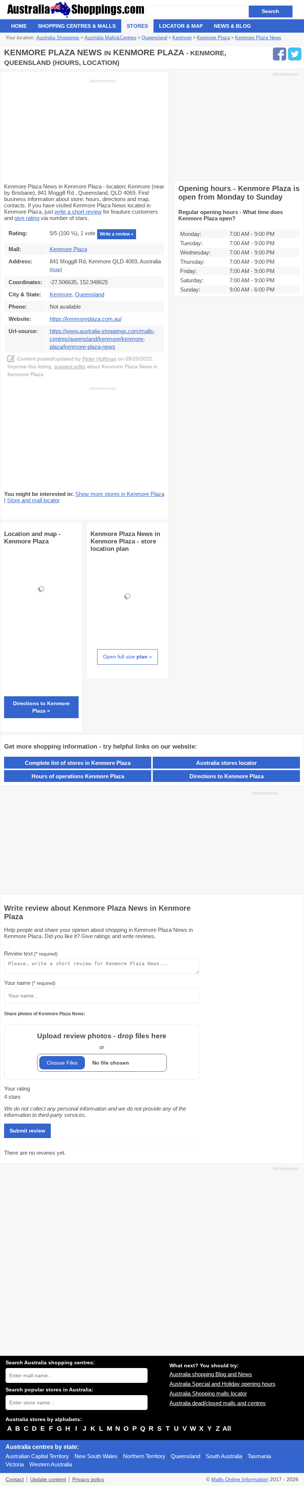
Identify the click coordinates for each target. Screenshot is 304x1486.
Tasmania (259, 1456)
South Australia (224, 1456)
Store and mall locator (33, 500)
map (55, 269)
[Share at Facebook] (279, 53)
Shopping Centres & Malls (77, 26)
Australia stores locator (226, 763)
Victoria (15, 1464)
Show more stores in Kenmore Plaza (119, 494)
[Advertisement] (59, 130)
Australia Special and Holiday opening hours (222, 1384)
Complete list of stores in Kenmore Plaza (77, 763)
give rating (26, 218)
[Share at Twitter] (294, 53)
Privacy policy (88, 1479)
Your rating (17, 1088)
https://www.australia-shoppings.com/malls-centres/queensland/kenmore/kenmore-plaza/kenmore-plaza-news (102, 339)
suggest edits (69, 366)
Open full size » (127, 657)
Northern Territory (144, 1456)
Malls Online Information (239, 1479)
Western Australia (50, 1464)
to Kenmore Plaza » (41, 707)
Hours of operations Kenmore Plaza (78, 776)
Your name (29, 983)
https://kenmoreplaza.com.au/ (86, 319)
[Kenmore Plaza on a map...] (41, 624)
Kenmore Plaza (68, 249)
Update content (48, 1479)
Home (19, 26)
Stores (137, 26)
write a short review (78, 211)
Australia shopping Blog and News (210, 1374)
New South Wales (96, 1456)
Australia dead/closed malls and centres (217, 1403)
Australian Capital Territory (37, 1456)
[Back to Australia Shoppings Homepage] (76, 9)
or (101, 1041)
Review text (30, 953)
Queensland (185, 1456)
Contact (15, 1479)
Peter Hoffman (99, 359)
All (226, 1428)
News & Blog (232, 26)
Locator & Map (181, 26)
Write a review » (116, 234)
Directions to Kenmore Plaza (226, 776)
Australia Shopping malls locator (208, 1393)
